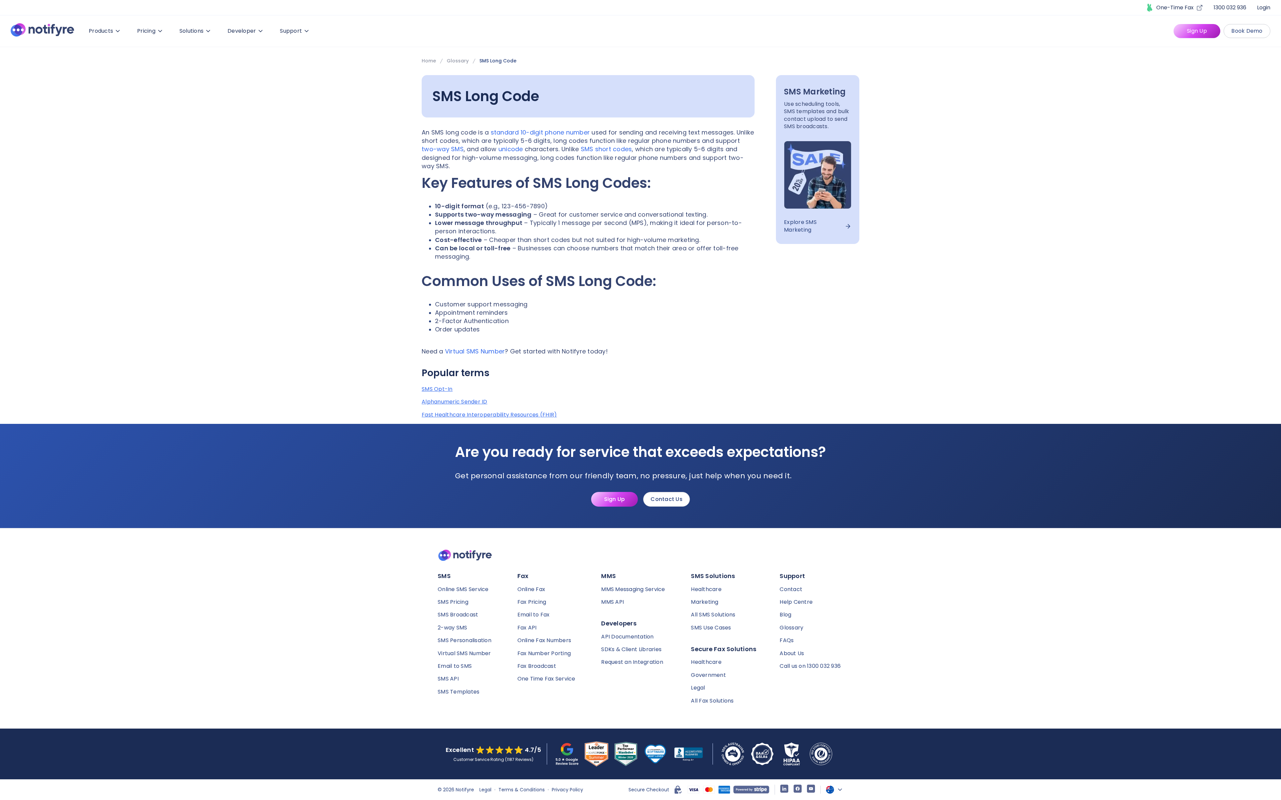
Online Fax (531, 589)
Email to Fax (533, 614)
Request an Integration (632, 662)
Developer (242, 31)
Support (291, 31)
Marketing (704, 602)
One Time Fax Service (546, 679)
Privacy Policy (567, 789)
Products (101, 31)
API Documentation (627, 636)
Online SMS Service (463, 589)
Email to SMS (455, 666)
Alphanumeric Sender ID (454, 402)
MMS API (612, 602)
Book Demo (1246, 31)
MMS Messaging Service (633, 589)
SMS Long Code (497, 60)
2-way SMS (452, 627)
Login (1263, 7)
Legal (698, 688)
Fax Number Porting (544, 653)
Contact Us (667, 499)
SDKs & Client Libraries (631, 649)
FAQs (787, 640)
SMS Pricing (453, 602)
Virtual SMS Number (464, 653)
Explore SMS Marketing (800, 226)
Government (708, 675)
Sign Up (1197, 31)
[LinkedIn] (784, 790)
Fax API (527, 627)
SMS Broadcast (458, 614)
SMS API (448, 679)
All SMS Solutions (713, 614)
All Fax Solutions (712, 701)
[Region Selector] (834, 790)
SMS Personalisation (464, 640)
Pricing (146, 31)
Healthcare (706, 589)
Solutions (191, 31)
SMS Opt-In (437, 389)
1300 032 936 (1230, 7)
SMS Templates (458, 692)
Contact (791, 589)
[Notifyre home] (42, 31)
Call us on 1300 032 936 (810, 666)
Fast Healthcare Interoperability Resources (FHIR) (489, 415)
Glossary (458, 60)
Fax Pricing (531, 602)
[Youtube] (811, 790)
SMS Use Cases (711, 627)
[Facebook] (798, 790)
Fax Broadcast (536, 666)
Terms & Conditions (521, 789)
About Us (792, 653)
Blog (785, 614)
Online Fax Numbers (544, 640)
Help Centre (796, 602)
